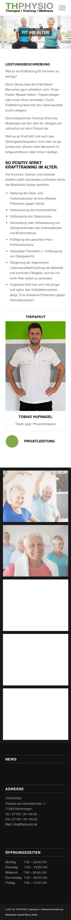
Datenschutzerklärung (52, 909)
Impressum (34, 909)
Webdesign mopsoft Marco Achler (21, 914)
